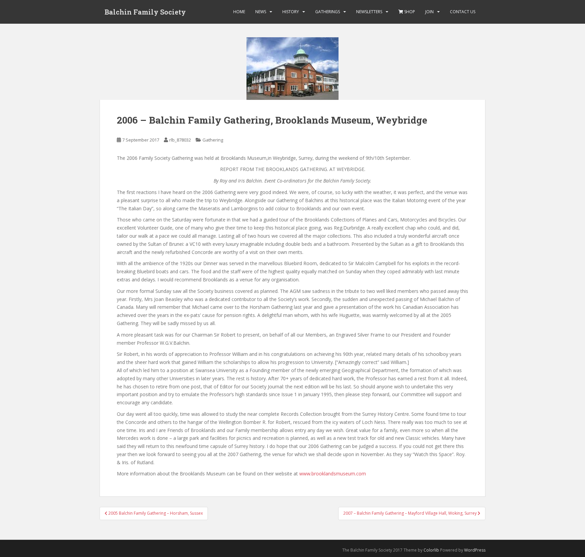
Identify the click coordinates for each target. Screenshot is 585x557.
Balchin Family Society (145, 11)
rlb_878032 (180, 140)
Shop (409, 12)
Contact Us (462, 12)
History (290, 12)
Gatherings (327, 12)
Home (239, 12)
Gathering (212, 140)
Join (429, 12)
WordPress (474, 550)
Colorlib (431, 550)
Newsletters (369, 12)
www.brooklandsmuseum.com (332, 473)
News (260, 12)
